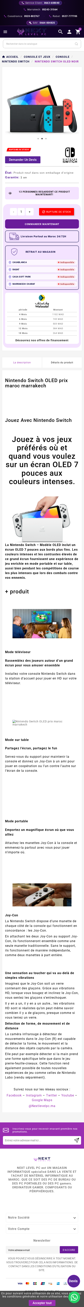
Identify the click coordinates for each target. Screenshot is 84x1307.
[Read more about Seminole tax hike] (76, 1140)
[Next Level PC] (31, 32)
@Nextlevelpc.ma (42, 1106)
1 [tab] (38, 139)
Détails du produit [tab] (62, 362)
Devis (73, 1281)
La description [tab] (22, 362)
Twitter (51, 1095)
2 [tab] (42, 139)
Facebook (14, 1095)
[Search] (76, 44)
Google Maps (42, 1100)
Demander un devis (23, 160)
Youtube (67, 1095)
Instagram (34, 1095)
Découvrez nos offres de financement (42, 340)
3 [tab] (46, 139)
